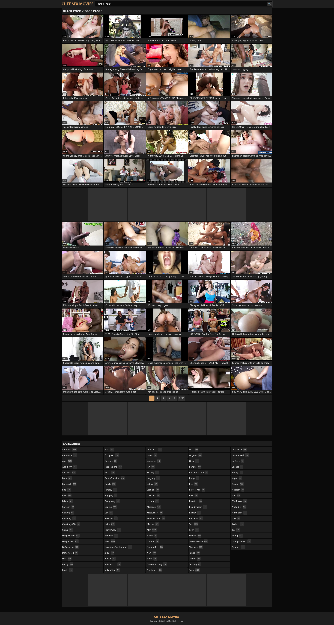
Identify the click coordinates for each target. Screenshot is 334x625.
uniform (237, 461)
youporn (238, 547)
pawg (193, 478)
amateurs (69, 455)
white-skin (239, 512)
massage (153, 507)
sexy (193, 529)
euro (109, 449)
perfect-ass (197, 489)
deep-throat (70, 535)
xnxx (236, 518)
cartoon (68, 507)
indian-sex (112, 570)
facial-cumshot (114, 478)
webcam (238, 489)
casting (67, 512)
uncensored (240, 455)
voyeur (237, 484)
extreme (110, 461)
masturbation (156, 518)
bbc (66, 489)
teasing (194, 564)
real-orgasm (197, 507)
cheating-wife (71, 524)
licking (152, 501)
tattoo (194, 558)
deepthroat (70, 541)
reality (194, 512)
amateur (69, 449)
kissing (152, 472)
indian (110, 558)
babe (66, 478)
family (110, 484)
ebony (67, 564)
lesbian (153, 489)
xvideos (237, 524)
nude (152, 558)
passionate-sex (198, 472)
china (67, 529)
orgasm (195, 455)
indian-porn (113, 564)
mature (153, 524)
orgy (193, 461)
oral (193, 449)
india (109, 552)
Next (181, 398)
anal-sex (68, 472)
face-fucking (113, 466)
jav (150, 466)
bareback (69, 484)
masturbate (154, 512)
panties (195, 466)
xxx (235, 529)
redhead (195, 518)
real (193, 495)
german (111, 518)
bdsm (67, 501)
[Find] (269, 4)
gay (109, 512)
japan (152, 455)
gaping (110, 507)
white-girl (239, 507)
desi (66, 558)
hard (110, 541)
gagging (110, 495)
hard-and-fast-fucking (118, 547)
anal (67, 461)
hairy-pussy (112, 529)
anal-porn (69, 466)
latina (152, 484)
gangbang (112, 501)
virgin (237, 478)
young (237, 535)
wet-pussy (239, 501)
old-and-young (156, 564)
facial (109, 472)
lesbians (153, 495)
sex (193, 524)
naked (152, 535)
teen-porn (239, 449)
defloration (70, 547)
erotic (67, 570)
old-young (154, 570)
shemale (195, 547)
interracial (154, 449)
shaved (195, 535)
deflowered (69, 552)
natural (153, 541)
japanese (153, 461)
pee (193, 484)
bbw (66, 495)
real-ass (195, 501)
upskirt (237, 466)
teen (194, 570)
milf (151, 529)
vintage (237, 472)
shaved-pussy (198, 541)
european (111, 455)
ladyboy (153, 478)
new (151, 552)
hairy (109, 524)
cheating (68, 518)
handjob (111, 535)
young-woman (241, 541)
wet (236, 495)
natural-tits (155, 547)
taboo (194, 552)
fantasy (110, 489)
